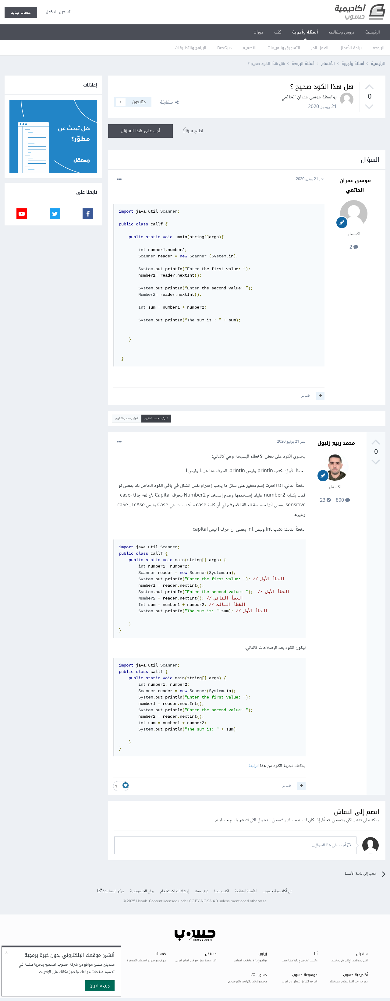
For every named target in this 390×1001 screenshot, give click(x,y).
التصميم (250, 47)
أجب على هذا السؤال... (329, 845)
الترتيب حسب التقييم (156, 418)
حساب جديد (21, 12)
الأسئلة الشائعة (246, 891)
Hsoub (141, 901)
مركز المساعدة (113, 891)
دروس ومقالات (341, 32)
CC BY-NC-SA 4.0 (203, 901)
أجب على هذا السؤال (140, 131)
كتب (277, 32)
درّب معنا (201, 891)
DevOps (224, 47)
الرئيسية (372, 32)
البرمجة (379, 47)
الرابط (254, 766)
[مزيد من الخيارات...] (119, 179)
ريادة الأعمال (350, 47)
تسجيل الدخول (56, 12)
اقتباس (305, 395)
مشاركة (167, 102)
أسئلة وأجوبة (305, 32)
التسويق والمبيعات (284, 47)
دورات (258, 32)
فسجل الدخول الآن (266, 820)
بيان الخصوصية (142, 891)
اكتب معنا (221, 891)
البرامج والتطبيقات (190, 47)
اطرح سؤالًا (193, 131)
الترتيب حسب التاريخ (126, 418)
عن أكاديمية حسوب (277, 891)
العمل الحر (319, 47)
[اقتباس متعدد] (320, 396)
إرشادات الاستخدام (174, 891)
